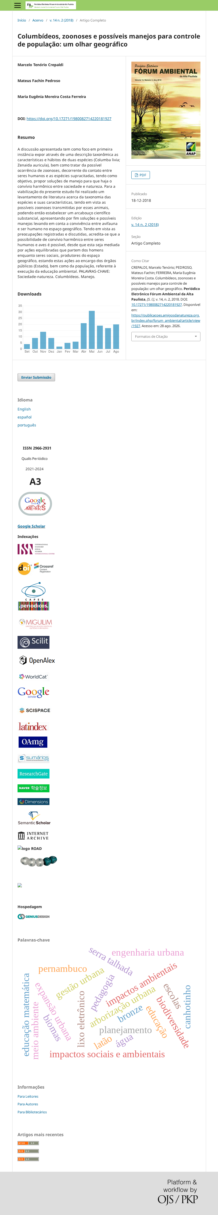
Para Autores (28, 1104)
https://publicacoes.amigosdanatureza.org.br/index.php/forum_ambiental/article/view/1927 (165, 320)
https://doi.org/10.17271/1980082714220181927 (69, 118)
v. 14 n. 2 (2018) (61, 20)
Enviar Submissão (36, 377)
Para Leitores (28, 1096)
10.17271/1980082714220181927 (156, 304)
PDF (142, 175)
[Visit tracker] (20, 885)
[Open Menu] (17, 5)
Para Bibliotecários (32, 1112)
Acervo (37, 20)
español (25, 417)
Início (22, 20)
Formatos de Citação (151, 336)
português (27, 424)
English (24, 409)
